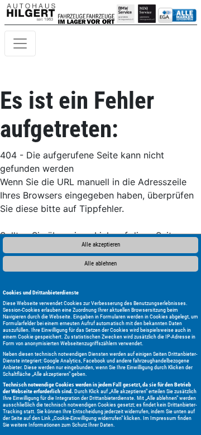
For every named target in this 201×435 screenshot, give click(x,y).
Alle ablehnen (100, 263)
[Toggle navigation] (20, 43)
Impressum (163, 418)
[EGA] (177, 12)
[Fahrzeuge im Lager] (72, 12)
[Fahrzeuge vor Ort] (100, 12)
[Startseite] (31, 12)
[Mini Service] (146, 12)
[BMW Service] (125, 12)
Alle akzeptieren (101, 244)
